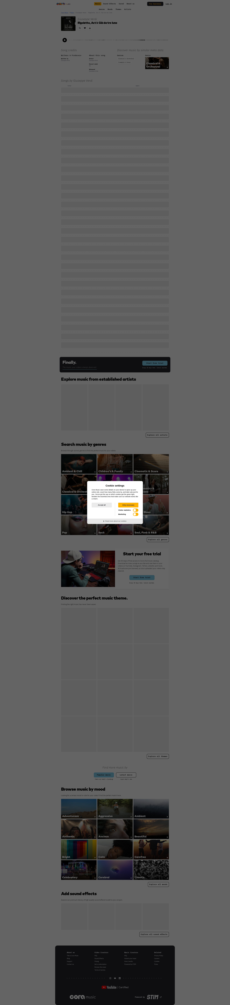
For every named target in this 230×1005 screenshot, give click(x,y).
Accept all (102, 505)
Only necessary (128, 505)
